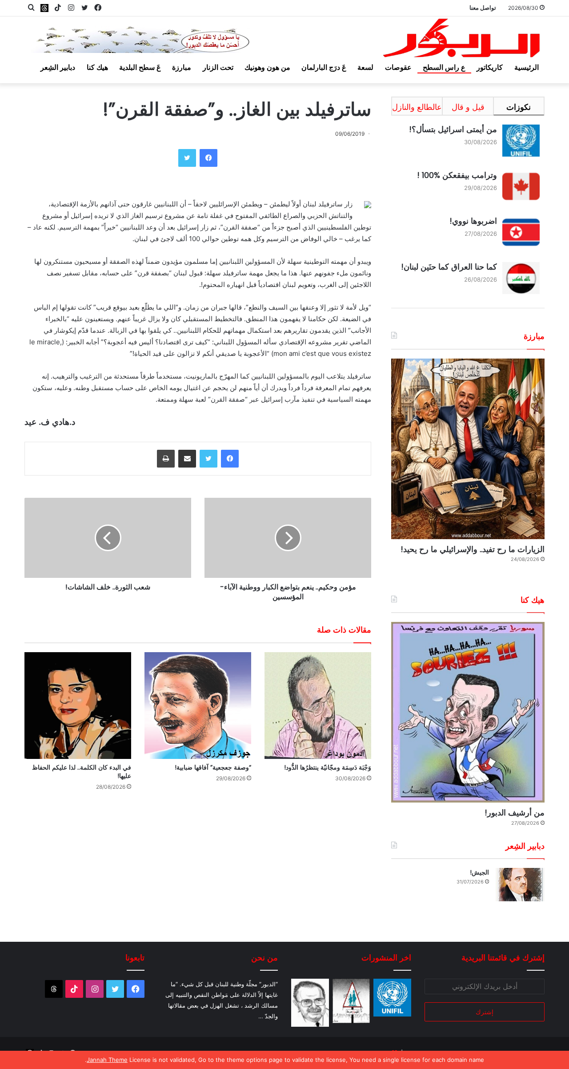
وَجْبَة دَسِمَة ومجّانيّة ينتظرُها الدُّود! (327, 767)
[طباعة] (166, 459)
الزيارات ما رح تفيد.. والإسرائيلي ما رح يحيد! (473, 549)
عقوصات (398, 67)
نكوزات (518, 107)
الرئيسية (526, 67)
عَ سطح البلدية (140, 67)
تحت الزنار (218, 67)
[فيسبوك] (208, 158)
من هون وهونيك (267, 67)
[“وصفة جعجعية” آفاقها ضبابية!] (197, 705)
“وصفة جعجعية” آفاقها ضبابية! (213, 767)
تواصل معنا (482, 7)
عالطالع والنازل (417, 107)
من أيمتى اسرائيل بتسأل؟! (453, 129)
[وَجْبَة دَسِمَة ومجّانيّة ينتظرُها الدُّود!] (317, 705)
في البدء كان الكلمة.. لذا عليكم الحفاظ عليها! (81, 771)
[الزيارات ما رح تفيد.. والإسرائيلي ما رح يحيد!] (468, 449)
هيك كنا (97, 67)
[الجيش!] (520, 884)
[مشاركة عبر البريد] (187, 459)
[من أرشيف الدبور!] (468, 712)
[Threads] (44, 8)
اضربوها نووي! (473, 220)
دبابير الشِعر (57, 67)
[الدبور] (462, 41)
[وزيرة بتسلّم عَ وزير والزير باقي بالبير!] (351, 1001)
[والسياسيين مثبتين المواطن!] (310, 1003)
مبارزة (181, 67)
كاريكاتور (490, 67)
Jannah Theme (107, 1059)
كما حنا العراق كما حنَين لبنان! (449, 266)
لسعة (365, 67)
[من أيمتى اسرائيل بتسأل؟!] (392, 998)
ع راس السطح (444, 67)
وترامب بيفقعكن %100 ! (457, 175)
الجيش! (479, 872)
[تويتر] (187, 158)
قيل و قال (468, 107)
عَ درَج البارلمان (323, 67)
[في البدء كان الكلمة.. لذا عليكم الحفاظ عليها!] (77, 705)
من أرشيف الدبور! (515, 812)
